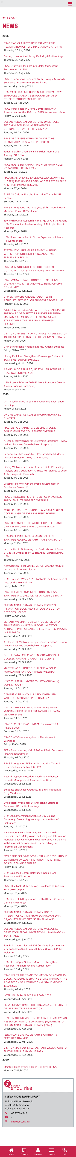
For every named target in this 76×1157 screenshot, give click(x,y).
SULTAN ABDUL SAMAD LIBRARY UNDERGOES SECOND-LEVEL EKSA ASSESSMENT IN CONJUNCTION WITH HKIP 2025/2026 (31, 125)
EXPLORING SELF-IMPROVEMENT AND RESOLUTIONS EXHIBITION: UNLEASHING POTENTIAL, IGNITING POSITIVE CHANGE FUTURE (35, 860)
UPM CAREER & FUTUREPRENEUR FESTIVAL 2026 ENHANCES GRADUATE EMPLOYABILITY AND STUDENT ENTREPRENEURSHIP (33, 95)
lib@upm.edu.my (20, 1121)
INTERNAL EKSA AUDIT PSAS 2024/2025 (27, 995)
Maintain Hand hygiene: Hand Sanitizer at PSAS (31, 1066)
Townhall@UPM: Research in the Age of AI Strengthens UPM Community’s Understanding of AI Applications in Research (35, 224)
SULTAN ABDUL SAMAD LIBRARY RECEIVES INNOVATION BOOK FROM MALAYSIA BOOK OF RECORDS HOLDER (32, 609)
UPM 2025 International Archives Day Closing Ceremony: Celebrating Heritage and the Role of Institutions (31, 819)
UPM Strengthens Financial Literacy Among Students (34, 346)
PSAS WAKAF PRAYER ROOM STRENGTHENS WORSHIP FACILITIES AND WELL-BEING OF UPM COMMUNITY (33, 283)
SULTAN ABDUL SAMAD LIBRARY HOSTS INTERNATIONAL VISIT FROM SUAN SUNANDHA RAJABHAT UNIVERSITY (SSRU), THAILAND (32, 916)
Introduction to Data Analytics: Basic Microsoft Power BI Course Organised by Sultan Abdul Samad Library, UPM (34, 553)
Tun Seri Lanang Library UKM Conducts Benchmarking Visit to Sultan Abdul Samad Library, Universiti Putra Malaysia (34, 949)
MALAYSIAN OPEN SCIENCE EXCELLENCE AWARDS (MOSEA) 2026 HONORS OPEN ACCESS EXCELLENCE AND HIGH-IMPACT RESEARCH (35, 181)
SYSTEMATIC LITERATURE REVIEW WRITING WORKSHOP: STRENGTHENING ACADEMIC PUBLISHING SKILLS (30, 254)
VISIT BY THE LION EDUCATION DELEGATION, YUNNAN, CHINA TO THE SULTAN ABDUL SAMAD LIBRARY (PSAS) (33, 711)
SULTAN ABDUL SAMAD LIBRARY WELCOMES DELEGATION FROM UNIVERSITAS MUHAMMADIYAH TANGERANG (35, 932)
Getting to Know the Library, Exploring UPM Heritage (33, 56)
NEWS (11, 17)
